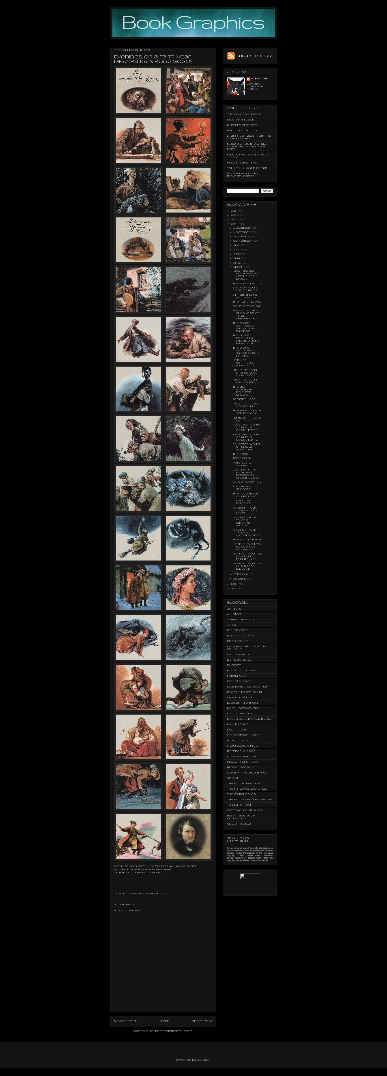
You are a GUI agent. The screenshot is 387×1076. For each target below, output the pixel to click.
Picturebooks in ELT (242, 746)
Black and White (240, 636)
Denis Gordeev (239, 660)
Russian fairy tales (242, 163)
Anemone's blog (240, 620)
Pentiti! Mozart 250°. (242, 130)
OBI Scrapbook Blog (243, 735)
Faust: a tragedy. (240, 120)
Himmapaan (236, 676)
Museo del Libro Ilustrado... (249, 719)
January (240, 579)
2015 (234, 215)
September (242, 241)
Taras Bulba (242, 458)
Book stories (238, 641)
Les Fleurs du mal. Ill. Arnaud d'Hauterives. (247, 556)
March (238, 267)
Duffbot (234, 665)
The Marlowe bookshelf (247, 789)
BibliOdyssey (237, 630)
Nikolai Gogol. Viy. (247, 482)
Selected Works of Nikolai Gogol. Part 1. (246, 447)
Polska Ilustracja (241, 757)
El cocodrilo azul (242, 671)
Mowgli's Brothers (242, 125)
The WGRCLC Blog (241, 794)
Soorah (233, 778)
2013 (234, 224)
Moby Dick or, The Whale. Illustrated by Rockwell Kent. (247, 146)
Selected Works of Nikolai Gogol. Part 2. (246, 437)
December (242, 228)
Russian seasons (240, 767)
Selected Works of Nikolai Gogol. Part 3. (246, 427)
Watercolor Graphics (244, 810)
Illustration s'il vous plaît (248, 687)
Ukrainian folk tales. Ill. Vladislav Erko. (246, 533)
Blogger (204, 1060)
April (237, 263)
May (237, 258)
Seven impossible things (247, 773)
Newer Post (125, 1021)
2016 (234, 211)
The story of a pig (247, 540)
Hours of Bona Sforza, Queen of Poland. (246, 373)
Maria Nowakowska (243, 708)
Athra (231, 625)
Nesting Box (237, 730)
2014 (234, 220)
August (239, 245)
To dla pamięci (239, 805)
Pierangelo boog (241, 751)
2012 (234, 584)
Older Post (202, 1021)
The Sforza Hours (247, 283)
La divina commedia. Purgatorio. (243, 363)
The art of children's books (250, 800)
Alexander (259, 78)
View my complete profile (255, 86)
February (241, 574)
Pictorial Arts (238, 740)
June (237, 254)
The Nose (240, 454)
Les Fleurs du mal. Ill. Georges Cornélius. (247, 547)
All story (234, 614)
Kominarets (132, 894)
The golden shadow (244, 114)
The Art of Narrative (243, 783)
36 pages (234, 609)
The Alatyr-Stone (247, 302)
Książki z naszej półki (244, 692)
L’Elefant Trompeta (242, 703)
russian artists (155, 894)
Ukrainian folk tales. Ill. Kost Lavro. (246, 510)
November (242, 232)
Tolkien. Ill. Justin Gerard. (247, 168)
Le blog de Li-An (240, 697)
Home (164, 1021)
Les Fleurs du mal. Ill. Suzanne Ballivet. (247, 566)
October (240, 237)
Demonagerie (238, 654)
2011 (233, 589)
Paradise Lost (244, 399)
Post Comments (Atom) (174, 1031)
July (237, 250)
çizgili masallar (240, 824)
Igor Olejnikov (239, 681)
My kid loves (237, 724)
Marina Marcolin (240, 714)
